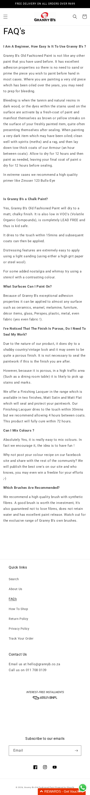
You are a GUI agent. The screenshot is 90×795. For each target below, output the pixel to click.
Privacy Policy (19, 628)
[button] (5, 16)
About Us (15, 589)
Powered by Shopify (64, 787)
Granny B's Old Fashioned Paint (39, 787)
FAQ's (13, 599)
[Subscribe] (76, 750)
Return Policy (18, 619)
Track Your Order (21, 638)
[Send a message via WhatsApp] (83, 788)
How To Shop (18, 609)
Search (14, 579)
